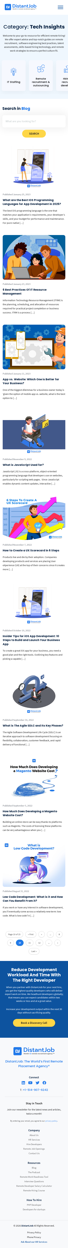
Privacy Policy (34, 1232)
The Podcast (34, 1172)
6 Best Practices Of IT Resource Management (24, 292)
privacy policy (51, 1121)
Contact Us (34, 1153)
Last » (34, 951)
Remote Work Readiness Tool (34, 1176)
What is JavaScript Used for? (23, 465)
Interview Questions (34, 1181)
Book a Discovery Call (34, 1023)
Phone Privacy (34, 1237)
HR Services (34, 1139)
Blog (34, 1167)
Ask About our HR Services (34, 1241)
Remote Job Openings (34, 1148)
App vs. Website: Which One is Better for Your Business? (31, 381)
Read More (14, 75)
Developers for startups (34, 1209)
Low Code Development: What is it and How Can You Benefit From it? (33, 899)
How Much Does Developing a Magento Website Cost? (30, 813)
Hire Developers (34, 1144)
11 (29, 942)
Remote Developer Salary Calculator (34, 1185)
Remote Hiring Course (34, 1190)
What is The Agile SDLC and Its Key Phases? (33, 725)
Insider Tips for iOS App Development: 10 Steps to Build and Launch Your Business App (31, 640)
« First (31, 934)
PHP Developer (34, 1204)
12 (39, 942)
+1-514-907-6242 (35, 1090)
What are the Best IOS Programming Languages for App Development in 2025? (32, 202)
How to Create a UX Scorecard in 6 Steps (31, 550)
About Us (34, 1135)
